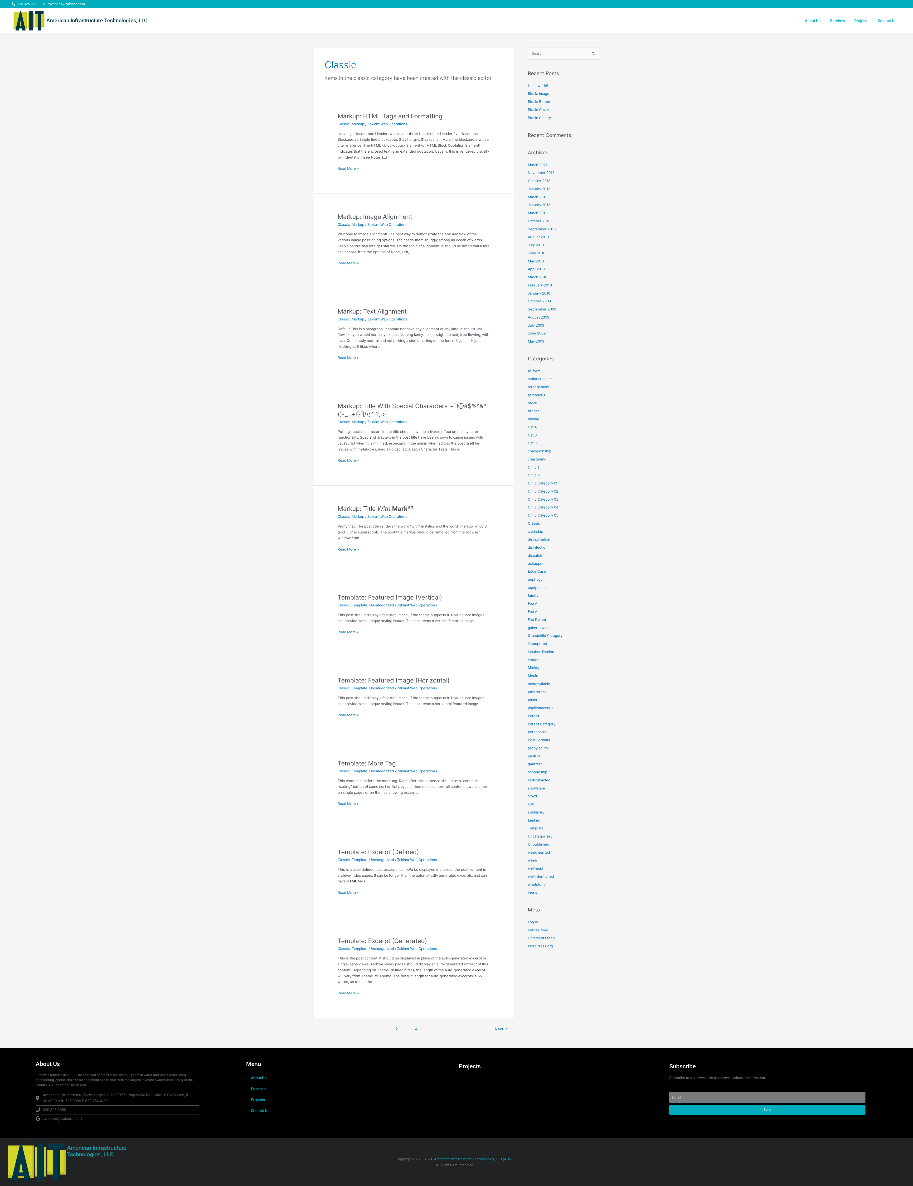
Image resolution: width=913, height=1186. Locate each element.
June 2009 (537, 333)
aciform (534, 371)
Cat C (532, 443)
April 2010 (536, 269)
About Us (813, 21)
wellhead (535, 868)
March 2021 (537, 165)
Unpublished (538, 844)
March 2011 (537, 213)
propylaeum (538, 748)
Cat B (532, 435)
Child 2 (534, 475)
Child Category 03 (543, 499)
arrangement (538, 387)
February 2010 (540, 285)
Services (837, 21)
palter (533, 699)
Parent (533, 716)
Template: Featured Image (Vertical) (390, 597)
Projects (861, 21)
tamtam (534, 820)
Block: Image (538, 93)
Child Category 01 (543, 483)
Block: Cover (538, 109)
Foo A (532, 603)
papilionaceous (540, 708)
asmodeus (536, 395)
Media (533, 675)
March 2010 (537, 277)
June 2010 (536, 253)
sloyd (532, 796)
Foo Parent (537, 619)
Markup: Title (375, 508)
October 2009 (539, 301)
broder (533, 411)
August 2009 (538, 317)
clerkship (535, 531)
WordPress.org (540, 946)
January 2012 (539, 205)
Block (532, 403)
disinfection (538, 547)
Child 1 (533, 467)
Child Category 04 (543, 507)
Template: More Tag (367, 763)
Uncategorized (381, 605)
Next (501, 1029)
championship (539, 451)
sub (531, 804)
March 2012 (537, 197)
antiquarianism (540, 379)
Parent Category (541, 724)
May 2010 (536, 261)
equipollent (537, 587)
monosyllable (539, 684)
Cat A (532, 427)
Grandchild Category (545, 635)
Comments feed (541, 938)
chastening (537, 459)
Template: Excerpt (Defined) (378, 852)
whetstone (537, 884)
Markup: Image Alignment (375, 216)
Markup (358, 124)
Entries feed (538, 930)
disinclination (539, 539)
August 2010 (538, 237)
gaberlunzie (538, 627)
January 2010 (539, 293)
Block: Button (539, 101)
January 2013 (539, 189)
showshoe (536, 788)
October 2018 (539, 181)
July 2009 (536, 325)
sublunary (536, 812)
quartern (535, 764)
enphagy (535, 579)
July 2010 (536, 245)
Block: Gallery (539, 118)
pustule (534, 756)
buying (533, 419)
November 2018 (541, 172)
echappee (536, 563)
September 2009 (542, 309)
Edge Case (537, 571)
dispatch (535, 555)
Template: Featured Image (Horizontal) (394, 680)
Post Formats (539, 740)
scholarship (537, 772)
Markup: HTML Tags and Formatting (390, 116)
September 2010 (542, 229)
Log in (533, 922)
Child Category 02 (543, 491)
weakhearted (539, 852)
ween (532, 860)
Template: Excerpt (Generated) (382, 940)
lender (533, 660)
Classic (344, 124)
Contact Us (887, 21)
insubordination (541, 651)
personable (537, 732)
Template (359, 605)
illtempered (537, 643)
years (532, 892)
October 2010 (539, 221)
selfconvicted (539, 780)
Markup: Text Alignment (372, 311)
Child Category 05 (543, 515)
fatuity (533, 595)
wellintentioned (541, 876)
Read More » (348, 168)
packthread (537, 692)
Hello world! (538, 85)
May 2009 (536, 341)
